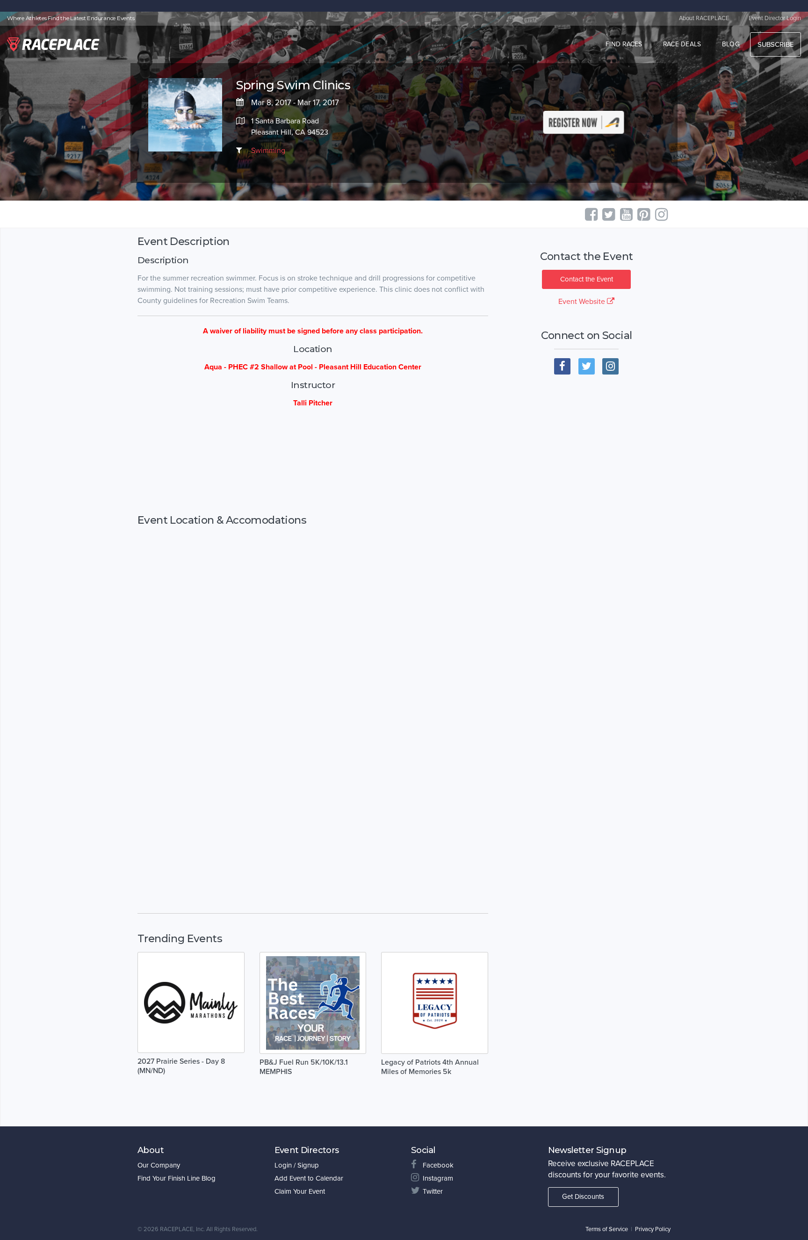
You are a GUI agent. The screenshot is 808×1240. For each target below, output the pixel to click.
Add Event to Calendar (308, 1178)
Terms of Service (606, 1229)
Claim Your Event (299, 1191)
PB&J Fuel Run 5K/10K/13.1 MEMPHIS (304, 1067)
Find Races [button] (624, 44)
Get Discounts (583, 1196)
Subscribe (776, 44)
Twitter (433, 1191)
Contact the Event (586, 279)
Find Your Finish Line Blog (176, 1178)
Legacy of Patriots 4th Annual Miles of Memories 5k (430, 1067)
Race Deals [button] (682, 44)
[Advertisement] (312, 461)
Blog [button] (731, 44)
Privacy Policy (653, 1229)
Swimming (268, 150)
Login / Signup (296, 1165)
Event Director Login (775, 18)
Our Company (158, 1165)
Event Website (582, 301)
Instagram (438, 1178)
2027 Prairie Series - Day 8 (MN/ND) (181, 1066)
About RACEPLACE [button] (704, 18)
